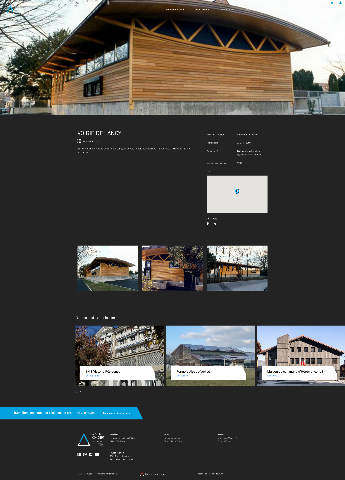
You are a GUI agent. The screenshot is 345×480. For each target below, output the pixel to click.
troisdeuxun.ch (216, 474)
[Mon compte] (340, 3)
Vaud (166, 435)
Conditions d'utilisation (106, 474)
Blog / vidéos (313, 10)
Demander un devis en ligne (116, 413)
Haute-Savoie (117, 453)
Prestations (202, 10)
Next (87, 392)
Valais (221, 435)
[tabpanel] (172, 57)
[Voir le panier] (332, 3)
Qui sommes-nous (174, 10)
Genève (114, 435)
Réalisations (227, 10)
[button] (237, 191)
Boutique (336, 10)
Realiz (163, 474)
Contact (249, 10)
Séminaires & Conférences (280, 10)
